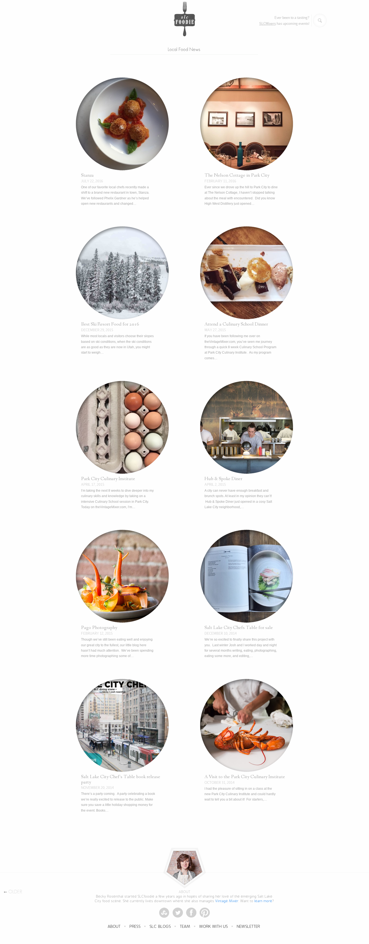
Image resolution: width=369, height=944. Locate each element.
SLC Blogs (160, 926)
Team (185, 926)
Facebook (191, 913)
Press (135, 926)
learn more (263, 901)
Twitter (178, 913)
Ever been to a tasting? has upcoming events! (284, 20)
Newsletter (248, 926)
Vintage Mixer (227, 901)
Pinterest (205, 913)
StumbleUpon (164, 913)
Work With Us (213, 926)
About (114, 926)
